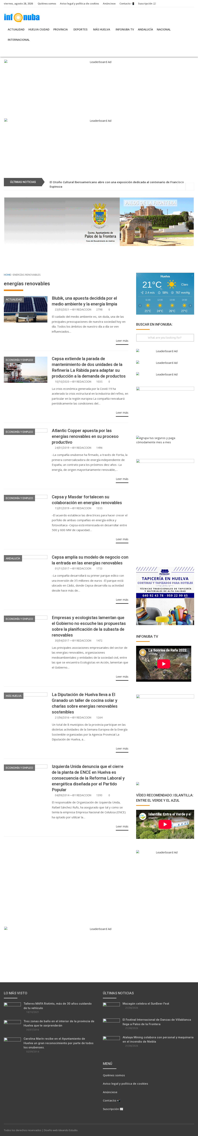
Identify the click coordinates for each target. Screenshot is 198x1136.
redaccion (84, 309)
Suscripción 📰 (147, 3)
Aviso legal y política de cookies (79, 3)
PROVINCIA (60, 29)
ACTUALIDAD (16, 29)
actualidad (14, 299)
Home (7, 274)
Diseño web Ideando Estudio (61, 1130)
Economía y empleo (19, 359)
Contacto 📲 (126, 3)
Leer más (122, 340)
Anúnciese (109, 3)
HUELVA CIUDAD (39, 29)
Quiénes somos (47, 3)
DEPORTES (80, 29)
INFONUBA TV (125, 29)
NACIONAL (164, 29)
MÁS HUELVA (101, 29)
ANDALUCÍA (145, 29)
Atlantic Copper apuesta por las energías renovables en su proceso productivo (85, 436)
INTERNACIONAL (19, 39)
